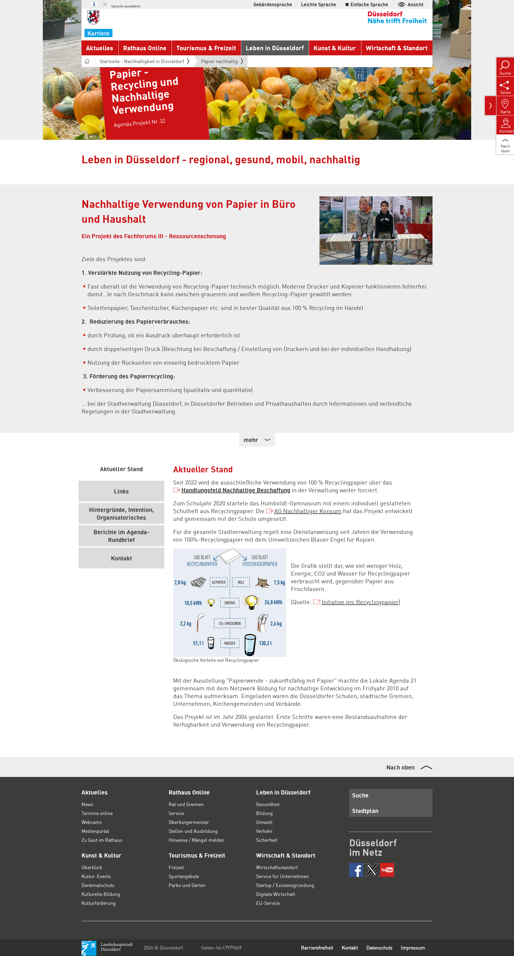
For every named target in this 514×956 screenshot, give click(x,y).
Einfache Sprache (366, 4)
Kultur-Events (96, 876)
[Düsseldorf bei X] (372, 870)
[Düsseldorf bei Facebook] (356, 870)
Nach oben (400, 767)
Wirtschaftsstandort (277, 867)
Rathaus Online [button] (145, 48)
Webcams (92, 822)
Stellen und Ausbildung (193, 831)
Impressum (413, 947)
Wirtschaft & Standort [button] (396, 48)
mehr (251, 439)
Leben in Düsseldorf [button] (275, 48)
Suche (360, 795)
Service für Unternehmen (282, 876)
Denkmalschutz (98, 885)
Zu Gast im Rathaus (102, 840)
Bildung (264, 813)
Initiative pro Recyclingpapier (360, 602)
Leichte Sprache (318, 4)
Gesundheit (268, 804)
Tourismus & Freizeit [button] (206, 48)
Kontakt (350, 947)
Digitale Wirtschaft (275, 894)
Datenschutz (379, 947)
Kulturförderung (99, 903)
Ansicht (416, 4)
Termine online (97, 813)
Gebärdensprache (272, 4)
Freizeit (176, 867)
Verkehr (264, 831)
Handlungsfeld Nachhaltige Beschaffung (235, 490)
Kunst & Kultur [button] (335, 48)
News (87, 804)
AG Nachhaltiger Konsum (307, 511)
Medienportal (95, 831)
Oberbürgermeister (189, 822)
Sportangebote (184, 876)
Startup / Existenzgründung (285, 885)
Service (176, 813)
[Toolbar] (490, 105)
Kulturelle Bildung (101, 894)
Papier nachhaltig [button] (219, 62)
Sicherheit (266, 840)
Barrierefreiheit (317, 947)
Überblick (92, 867)
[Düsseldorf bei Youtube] (387, 870)
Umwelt (264, 822)
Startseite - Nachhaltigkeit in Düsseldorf (142, 61)
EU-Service (268, 903)
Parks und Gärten (187, 885)
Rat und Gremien (186, 804)
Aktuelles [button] (99, 48)
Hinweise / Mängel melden (196, 840)
